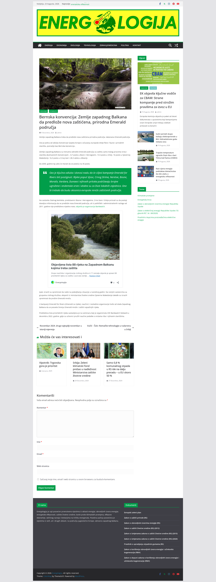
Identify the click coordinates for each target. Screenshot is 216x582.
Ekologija (75, 45)
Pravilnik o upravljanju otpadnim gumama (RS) (144, 544)
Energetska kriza (144, 200)
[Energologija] (40, 45)
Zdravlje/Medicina (108, 45)
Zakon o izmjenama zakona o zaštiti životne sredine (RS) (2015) (151, 533)
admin (59, 133)
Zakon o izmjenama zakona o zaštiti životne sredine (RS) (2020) (151, 539)
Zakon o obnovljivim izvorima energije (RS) (142, 523)
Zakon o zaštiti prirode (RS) (135, 518)
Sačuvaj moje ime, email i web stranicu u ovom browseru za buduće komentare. (77, 479)
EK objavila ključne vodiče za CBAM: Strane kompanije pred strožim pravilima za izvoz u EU (158, 100)
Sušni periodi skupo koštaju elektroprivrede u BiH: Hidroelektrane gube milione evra (166, 138)
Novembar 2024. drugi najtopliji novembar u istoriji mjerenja (61, 327)
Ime (39, 442)
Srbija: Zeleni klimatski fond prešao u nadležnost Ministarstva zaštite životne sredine (84, 369)
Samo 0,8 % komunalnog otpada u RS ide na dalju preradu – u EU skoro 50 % (118, 369)
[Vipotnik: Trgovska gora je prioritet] (52, 344)
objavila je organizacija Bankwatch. (90, 206)
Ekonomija (62, 45)
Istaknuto (53, 111)
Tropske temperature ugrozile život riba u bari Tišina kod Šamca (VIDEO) (166, 155)
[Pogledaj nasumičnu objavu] (176, 45)
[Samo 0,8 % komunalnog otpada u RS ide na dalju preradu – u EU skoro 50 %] (119, 344)
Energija (49, 45)
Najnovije (144, 88)
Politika (125, 45)
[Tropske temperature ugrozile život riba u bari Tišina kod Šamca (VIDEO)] (146, 157)
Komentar (42, 407)
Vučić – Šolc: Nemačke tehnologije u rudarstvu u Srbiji (109, 327)
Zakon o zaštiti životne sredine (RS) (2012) (142, 528)
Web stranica (43, 466)
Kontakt (137, 45)
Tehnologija (90, 45)
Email (40, 454)
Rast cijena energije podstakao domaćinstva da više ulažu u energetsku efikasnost (166, 172)
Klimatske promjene (146, 195)
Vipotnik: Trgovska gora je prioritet (50, 364)
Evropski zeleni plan (132, 512)
